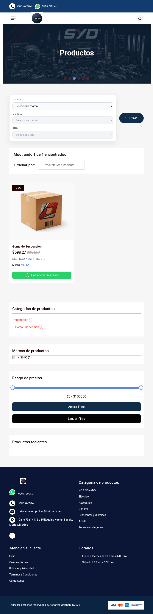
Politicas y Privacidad (21, 568)
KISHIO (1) (25, 357)
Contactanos (16, 580)
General (83, 508)
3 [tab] (74, 78)
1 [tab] (65, 78)
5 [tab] (83, 78)
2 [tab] (69, 78)
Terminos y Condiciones (23, 574)
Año (15, 128)
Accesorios (85, 502)
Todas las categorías (91, 527)
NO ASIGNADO (87, 490)
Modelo (18, 114)
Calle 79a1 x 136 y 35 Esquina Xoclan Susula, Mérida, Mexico (41, 522)
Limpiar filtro (76, 418)
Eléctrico (84, 496)
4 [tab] (78, 78)
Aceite (82, 521)
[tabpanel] (76, 230)
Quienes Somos (18, 562)
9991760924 (24, 6)
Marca (17, 99)
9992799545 (49, 6)
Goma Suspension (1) (29, 327)
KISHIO (25, 264)
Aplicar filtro (76, 407)
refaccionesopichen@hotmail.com (40, 511)
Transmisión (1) (22, 320)
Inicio (12, 556)
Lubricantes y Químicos (92, 514)
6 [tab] (87, 78)
